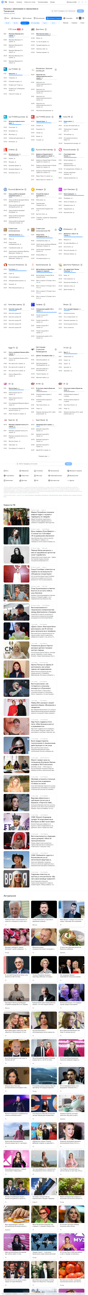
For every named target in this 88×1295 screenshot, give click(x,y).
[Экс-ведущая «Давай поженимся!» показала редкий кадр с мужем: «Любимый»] (71, 969)
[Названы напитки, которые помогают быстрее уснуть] (71, 1108)
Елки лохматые (68, 279)
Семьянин (12, 78)
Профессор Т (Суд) (15, 85)
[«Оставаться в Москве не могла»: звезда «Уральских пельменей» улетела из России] (44, 1108)
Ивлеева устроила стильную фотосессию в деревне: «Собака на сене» (43, 781)
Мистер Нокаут (13, 441)
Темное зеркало (41, 374)
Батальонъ (12, 141)
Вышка (38, 136)
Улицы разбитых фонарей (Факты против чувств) (19, 200)
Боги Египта (67, 246)
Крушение (39, 129)
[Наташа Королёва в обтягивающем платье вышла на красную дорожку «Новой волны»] (44, 1025)
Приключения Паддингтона (40, 204)
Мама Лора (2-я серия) (43, 179)
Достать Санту (40, 214)
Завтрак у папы (40, 49)
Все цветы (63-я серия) (16, 370)
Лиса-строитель (69, 327)
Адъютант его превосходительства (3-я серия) (44, 91)
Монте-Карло (13, 388)
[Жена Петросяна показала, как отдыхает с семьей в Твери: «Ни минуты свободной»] (44, 1219)
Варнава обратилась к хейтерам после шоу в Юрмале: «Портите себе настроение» (41, 800)
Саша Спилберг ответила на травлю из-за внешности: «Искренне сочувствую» (43, 572)
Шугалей (66, 367)
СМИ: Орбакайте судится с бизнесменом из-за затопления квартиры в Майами (42, 857)
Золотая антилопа (69, 313)
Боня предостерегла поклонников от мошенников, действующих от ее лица (43, 743)
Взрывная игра (68, 205)
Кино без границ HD (15, 309)
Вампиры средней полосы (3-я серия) (18, 436)
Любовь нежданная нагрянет (69, 173)
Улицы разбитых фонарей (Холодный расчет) (16, 206)
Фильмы (65, 23)
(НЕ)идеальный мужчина (16, 280)
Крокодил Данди (14, 165)
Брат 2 (66, 352)
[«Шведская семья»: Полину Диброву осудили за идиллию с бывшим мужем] (44, 1135)
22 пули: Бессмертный (70, 125)
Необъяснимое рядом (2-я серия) (44, 400)
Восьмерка (12, 131)
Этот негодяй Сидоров (71, 309)
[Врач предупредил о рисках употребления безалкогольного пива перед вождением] (16, 1219)
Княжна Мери (40, 255)
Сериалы (74, 23)
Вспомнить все (14, 154)
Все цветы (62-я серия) (16, 367)
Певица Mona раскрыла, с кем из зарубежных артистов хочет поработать (43, 552)
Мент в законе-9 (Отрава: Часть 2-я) (46, 286)
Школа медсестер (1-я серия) (15, 393)
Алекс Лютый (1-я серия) (16, 413)
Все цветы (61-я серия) (16, 363)
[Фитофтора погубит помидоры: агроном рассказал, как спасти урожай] (71, 1274)
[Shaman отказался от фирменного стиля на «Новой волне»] (16, 1108)
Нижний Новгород (53, 495)
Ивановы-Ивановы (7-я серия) (16, 40)
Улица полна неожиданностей (14, 243)
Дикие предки (68, 289)
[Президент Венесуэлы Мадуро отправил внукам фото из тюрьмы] (16, 997)
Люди (38, 408)
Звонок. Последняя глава (44, 355)
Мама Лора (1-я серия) (43, 176)
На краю (38, 140)
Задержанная (68, 209)
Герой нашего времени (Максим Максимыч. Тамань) (19, 252)
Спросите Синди (14, 94)
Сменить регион (9, 13)
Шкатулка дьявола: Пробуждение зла (42, 364)
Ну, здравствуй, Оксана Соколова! (71, 270)
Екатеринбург (45, 495)
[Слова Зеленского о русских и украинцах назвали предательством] (44, 914)
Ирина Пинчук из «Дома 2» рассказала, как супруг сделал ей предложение (42, 667)
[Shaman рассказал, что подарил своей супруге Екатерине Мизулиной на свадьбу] (71, 997)
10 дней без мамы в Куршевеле (42, 194)
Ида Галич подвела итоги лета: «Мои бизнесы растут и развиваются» (42, 724)
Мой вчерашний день (15, 287)
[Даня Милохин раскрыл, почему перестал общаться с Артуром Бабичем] (44, 1274)
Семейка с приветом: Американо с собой (46, 218)
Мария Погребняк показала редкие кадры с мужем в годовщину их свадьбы (42, 514)
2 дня (10, 273)
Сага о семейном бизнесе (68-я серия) (19, 353)
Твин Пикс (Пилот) (41, 405)
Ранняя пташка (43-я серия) (42, 326)
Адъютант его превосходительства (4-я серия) (44, 98)
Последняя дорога (42, 258)
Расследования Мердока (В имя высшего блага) (19, 409)
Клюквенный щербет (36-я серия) (44, 309)
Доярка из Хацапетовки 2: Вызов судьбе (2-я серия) (46, 161)
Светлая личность (14, 234)
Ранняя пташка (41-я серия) (42, 315)
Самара (74, 495)
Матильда (12, 134)
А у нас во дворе (41, 41)
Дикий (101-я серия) (42, 450)
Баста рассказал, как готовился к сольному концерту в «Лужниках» (41, 686)
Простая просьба (69, 250)
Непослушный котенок (70, 324)
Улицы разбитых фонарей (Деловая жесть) (16, 216)
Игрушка (11, 162)
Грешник (11, 284)
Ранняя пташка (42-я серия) (42, 321)
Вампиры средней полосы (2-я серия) (18, 431)
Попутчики (12, 127)
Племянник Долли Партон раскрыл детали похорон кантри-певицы (42, 648)
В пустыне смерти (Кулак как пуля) (45, 389)
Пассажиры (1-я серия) (16, 448)
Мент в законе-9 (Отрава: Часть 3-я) (46, 292)
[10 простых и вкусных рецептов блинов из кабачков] (71, 941)
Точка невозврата (14, 277)
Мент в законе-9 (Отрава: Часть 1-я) (46, 281)
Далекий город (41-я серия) (42, 440)
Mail (3, 1293)
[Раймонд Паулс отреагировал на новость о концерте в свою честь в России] (16, 914)
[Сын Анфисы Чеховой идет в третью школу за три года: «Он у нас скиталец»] (71, 1163)
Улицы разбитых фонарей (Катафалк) (16, 211)
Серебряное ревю (14, 248)
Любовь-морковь (41, 52)
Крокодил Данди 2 (14, 169)
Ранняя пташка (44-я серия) (42, 331)
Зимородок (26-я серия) (44, 424)
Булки (65, 275)
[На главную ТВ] (5, 2)
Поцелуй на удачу (14, 81)
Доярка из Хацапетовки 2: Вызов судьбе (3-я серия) (46, 166)
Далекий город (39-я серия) (42, 429)
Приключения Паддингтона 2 (44, 209)
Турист (66, 363)
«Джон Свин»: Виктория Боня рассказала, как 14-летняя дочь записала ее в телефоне (43, 629)
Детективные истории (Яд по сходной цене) (45, 276)
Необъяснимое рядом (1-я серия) (44, 395)
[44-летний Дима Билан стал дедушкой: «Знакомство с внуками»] (71, 1080)
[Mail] (2, 2)
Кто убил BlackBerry (70, 243)
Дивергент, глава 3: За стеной (71, 234)
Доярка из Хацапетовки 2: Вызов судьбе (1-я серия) (44, 155)
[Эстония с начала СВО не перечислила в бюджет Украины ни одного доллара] (44, 1191)
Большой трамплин (69, 320)
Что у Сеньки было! (69, 317)
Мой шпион (39, 200)
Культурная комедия (70, 282)
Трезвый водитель (42, 45)
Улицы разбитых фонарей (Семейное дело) (17, 194)
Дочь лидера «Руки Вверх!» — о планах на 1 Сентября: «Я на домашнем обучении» (43, 533)
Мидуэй (66, 239)
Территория (67, 356)
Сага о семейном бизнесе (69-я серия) (18, 359)
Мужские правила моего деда (17, 122)
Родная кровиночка (70, 178)
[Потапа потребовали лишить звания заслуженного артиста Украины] (16, 1191)
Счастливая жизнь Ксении (69, 155)
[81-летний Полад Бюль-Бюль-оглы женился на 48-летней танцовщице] (16, 969)
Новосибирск (37, 495)
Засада (38, 132)
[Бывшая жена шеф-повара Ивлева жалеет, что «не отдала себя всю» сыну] (44, 997)
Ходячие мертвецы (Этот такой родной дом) (45, 412)
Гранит (66, 360)
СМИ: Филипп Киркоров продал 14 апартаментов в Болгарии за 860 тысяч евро (43, 819)
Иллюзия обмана (69, 254)
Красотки (12, 73)
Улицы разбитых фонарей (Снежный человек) (16, 222)
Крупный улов (68, 212)
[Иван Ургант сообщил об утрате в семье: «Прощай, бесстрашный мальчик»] (71, 914)
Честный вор (68, 134)
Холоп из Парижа (69, 201)
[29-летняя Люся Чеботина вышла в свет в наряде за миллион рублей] (71, 1246)
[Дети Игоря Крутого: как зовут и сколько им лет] (16, 1052)
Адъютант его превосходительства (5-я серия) (44, 105)
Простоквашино (69, 194)
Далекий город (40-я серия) (42, 435)
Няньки (11, 158)
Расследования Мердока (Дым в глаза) (19, 404)
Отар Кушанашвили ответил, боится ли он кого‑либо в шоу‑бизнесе (43, 591)
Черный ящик (40, 121)
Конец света (68, 121)
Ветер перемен (68, 160)
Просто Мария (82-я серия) (15, 375)
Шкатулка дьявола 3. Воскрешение (42, 369)
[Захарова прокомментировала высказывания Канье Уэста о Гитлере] (71, 1135)
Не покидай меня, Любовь (72, 169)
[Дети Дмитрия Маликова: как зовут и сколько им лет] (71, 1025)
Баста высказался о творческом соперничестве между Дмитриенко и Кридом (43, 610)
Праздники (67, 198)
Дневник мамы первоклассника (69, 164)
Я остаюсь (12, 269)
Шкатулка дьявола (41, 360)
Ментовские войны (42, 34)
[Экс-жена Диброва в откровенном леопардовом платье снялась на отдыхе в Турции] (44, 1163)
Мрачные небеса (41, 377)
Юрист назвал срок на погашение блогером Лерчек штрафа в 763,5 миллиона (43, 762)
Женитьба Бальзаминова (43, 110)
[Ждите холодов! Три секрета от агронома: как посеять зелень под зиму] (71, 1191)
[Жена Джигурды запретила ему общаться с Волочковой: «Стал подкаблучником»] (16, 1025)
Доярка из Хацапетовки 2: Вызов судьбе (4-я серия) (46, 171)
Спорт (82, 23)
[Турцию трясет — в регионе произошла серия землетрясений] (44, 1246)
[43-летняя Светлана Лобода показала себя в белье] (71, 1219)
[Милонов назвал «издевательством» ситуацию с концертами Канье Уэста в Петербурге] (44, 941)
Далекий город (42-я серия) (42, 445)
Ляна (10, 239)
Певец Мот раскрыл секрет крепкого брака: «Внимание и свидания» (43, 705)
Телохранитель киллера (71, 143)
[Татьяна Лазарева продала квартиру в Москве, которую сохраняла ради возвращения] (44, 969)
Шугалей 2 (67, 370)
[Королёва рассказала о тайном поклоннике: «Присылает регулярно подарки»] (16, 1163)
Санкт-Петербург (29, 495)
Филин (38, 38)
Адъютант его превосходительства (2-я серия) (44, 84)
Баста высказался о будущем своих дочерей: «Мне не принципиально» (43, 838)
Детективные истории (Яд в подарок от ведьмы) (45, 270)
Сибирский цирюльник (16, 138)
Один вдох (12, 444)
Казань (60, 495)
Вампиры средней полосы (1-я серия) (18, 425)
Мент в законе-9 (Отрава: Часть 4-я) (46, 297)
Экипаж (38, 125)
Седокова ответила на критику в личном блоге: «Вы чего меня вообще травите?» (43, 876)
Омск (70, 495)
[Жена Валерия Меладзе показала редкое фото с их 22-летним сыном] (44, 1052)
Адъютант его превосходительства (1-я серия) (44, 76)
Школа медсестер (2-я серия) (16, 398)
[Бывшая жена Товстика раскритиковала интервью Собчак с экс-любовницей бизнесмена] (16, 1080)
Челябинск (65, 495)
